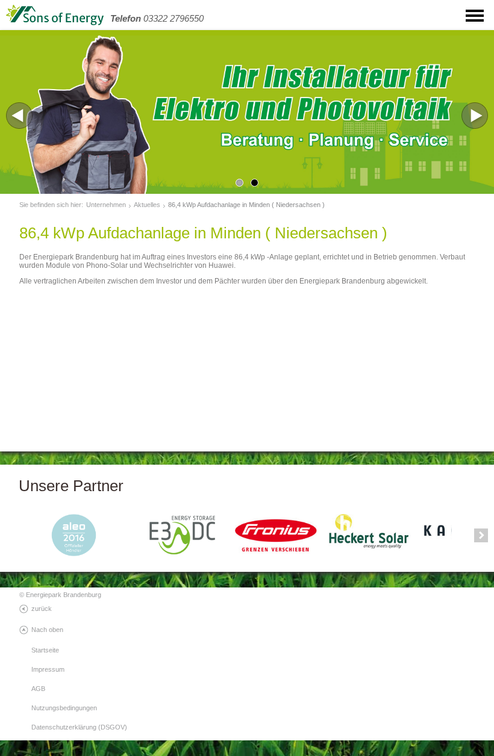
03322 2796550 (157, 18)
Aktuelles (147, 204)
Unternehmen (106, 204)
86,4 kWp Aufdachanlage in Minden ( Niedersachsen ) (246, 204)
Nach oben (47, 629)
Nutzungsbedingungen (64, 707)
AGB (38, 688)
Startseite (45, 650)
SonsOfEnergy (66, 15)
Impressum (47, 669)
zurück (41, 608)
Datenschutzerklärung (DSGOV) (79, 727)
